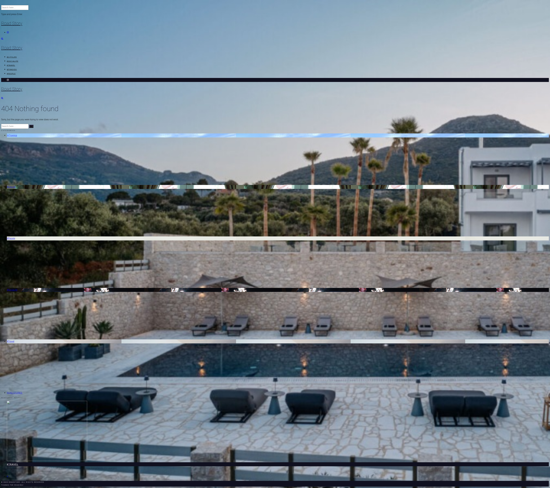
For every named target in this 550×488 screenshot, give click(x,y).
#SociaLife (12, 61)
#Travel (11, 65)
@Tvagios (12, 69)
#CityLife (12, 57)
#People (11, 74)
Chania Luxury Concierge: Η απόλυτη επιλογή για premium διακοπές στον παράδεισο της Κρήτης (62, 468)
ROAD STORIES (14, 392)
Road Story (11, 23)
